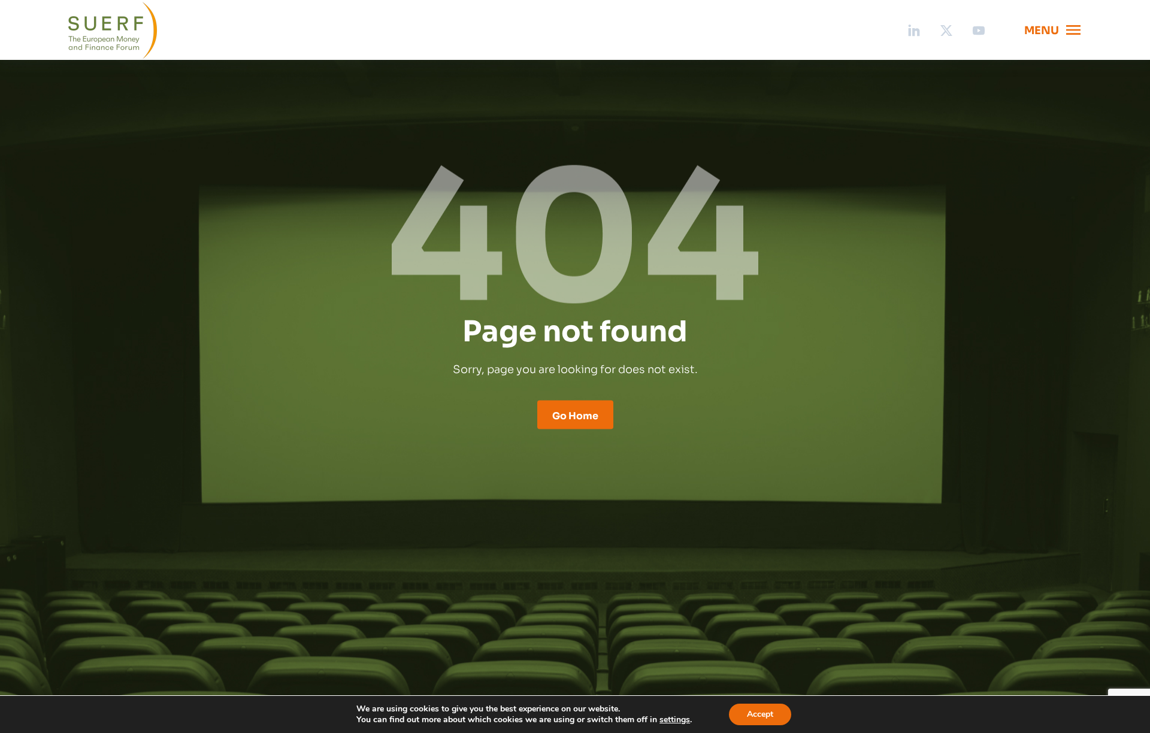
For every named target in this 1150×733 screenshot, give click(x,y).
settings (674, 719)
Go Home (575, 415)
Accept (760, 714)
